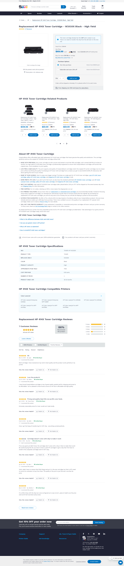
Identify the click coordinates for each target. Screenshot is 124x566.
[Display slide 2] (63, 143)
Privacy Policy (89, 525)
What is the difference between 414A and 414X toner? (37, 219)
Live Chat (102, 1)
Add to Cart (33, 135)
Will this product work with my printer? (33, 69)
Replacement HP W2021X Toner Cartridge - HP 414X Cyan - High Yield (50, 119)
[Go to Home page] (23, 6)
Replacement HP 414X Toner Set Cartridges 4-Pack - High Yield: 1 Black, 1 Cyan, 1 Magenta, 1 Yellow (28, 119)
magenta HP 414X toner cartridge (59, 177)
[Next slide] (67, 143)
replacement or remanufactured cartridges (63, 191)
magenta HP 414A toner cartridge (68, 181)
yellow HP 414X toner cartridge (36, 177)
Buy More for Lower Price (63, 57)
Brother (39, 13)
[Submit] (63, 7)
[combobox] (48, 6)
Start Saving (99, 522)
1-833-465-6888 (94, 1)
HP (21, 13)
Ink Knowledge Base (41, 206)
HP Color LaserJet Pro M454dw (93, 300)
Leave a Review (26, 338)
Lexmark (59, 13)
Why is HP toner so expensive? (29, 226)
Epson (30, 13)
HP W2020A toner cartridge (82, 180)
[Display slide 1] (60, 143)
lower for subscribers (81, 88)
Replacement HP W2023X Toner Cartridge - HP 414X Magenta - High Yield (93, 119)
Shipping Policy (27, 186)
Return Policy (44, 201)
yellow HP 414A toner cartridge (45, 181)
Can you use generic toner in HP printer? (32, 223)
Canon (49, 13)
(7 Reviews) (28, 29)
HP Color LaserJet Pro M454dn (71, 300)
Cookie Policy (46, 561)
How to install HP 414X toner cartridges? (32, 230)
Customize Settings (81, 561)
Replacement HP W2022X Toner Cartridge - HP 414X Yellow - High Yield (71, 119)
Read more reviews (27, 507)
